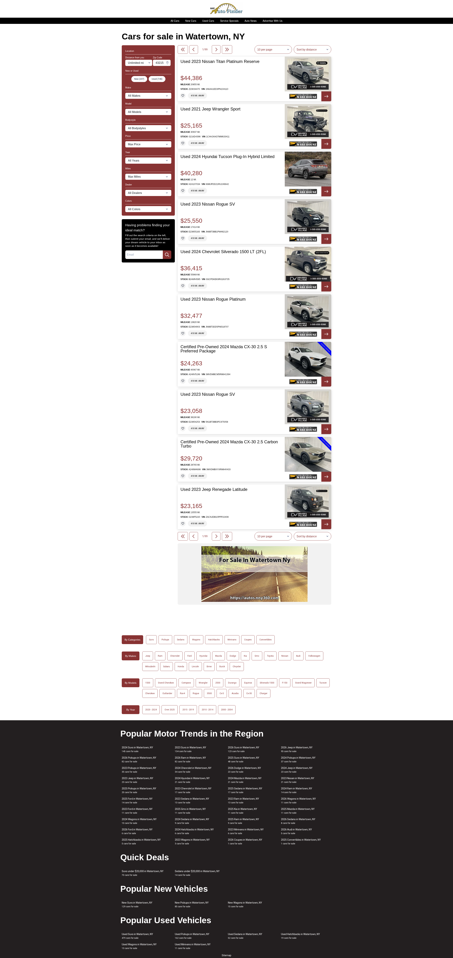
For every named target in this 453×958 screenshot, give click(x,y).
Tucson (323, 683)
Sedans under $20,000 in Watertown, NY (197, 873)
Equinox (248, 683)
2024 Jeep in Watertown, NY (296, 770)
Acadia (235, 693)
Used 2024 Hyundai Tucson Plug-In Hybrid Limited (227, 156)
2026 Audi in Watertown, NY (296, 831)
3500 (209, 693)
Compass (186, 683)
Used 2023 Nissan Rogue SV (207, 204)
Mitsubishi (150, 666)
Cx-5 (222, 693)
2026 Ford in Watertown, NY (137, 831)
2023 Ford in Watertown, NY (137, 811)
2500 (217, 683)
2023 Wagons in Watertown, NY (192, 841)
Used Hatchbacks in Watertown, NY (300, 936)
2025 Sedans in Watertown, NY (245, 790)
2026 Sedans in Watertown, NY (298, 821)
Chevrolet (175, 656)
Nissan (284, 656)
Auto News (251, 20)
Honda (181, 666)
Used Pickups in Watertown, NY (192, 936)
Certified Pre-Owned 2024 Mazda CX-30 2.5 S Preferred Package (223, 349)
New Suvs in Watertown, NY (137, 904)
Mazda (218, 656)
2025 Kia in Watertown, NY (242, 811)
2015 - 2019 (188, 709)
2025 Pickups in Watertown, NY (139, 790)
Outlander (167, 693)
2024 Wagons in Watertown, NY (139, 821)
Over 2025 (170, 709)
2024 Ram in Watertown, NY (296, 790)
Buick (222, 666)
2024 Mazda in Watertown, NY (245, 780)
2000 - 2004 (227, 709)
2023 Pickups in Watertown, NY (139, 770)
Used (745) (157, 79)
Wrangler (203, 683)
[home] (226, 9)
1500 (147, 683)
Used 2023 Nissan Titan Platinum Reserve (219, 61)
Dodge (233, 656)
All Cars (175, 20)
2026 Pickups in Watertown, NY (139, 759)
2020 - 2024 (151, 709)
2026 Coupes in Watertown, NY (245, 841)
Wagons (196, 639)
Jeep (147, 656)
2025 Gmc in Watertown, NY (190, 811)
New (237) (139, 79)
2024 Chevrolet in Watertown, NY (193, 770)
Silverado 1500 (267, 683)
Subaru (166, 666)
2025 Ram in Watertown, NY (243, 821)
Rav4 (182, 693)
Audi (298, 656)
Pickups (165, 639)
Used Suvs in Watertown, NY (137, 936)
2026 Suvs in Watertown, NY (243, 749)
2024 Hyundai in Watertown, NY (192, 780)
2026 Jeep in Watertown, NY (296, 749)
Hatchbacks (214, 639)
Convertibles (265, 639)
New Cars (190, 20)
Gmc (257, 656)
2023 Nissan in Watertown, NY (297, 780)
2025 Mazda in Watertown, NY (298, 811)
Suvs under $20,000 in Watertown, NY (143, 873)
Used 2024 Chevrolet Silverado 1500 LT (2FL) (223, 252)
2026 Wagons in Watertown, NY (298, 800)
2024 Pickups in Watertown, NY (298, 759)
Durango (232, 683)
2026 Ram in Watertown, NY (190, 759)
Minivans (232, 639)
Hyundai (203, 656)
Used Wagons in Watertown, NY (139, 946)
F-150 (284, 683)
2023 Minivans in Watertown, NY (246, 831)
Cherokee (150, 693)
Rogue (196, 693)
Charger (263, 693)
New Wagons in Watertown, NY (245, 904)
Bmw (209, 666)
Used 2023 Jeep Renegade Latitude (213, 489)
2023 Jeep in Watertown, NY (137, 780)
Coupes (248, 639)
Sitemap (226, 955)
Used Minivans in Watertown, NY (193, 946)
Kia (245, 656)
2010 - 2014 (207, 709)
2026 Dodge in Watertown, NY (244, 770)
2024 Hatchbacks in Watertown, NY (194, 831)
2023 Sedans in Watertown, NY (192, 800)
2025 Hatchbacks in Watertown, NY (141, 841)
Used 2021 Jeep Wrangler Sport (210, 109)
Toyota (270, 656)
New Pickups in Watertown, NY (192, 904)
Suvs (151, 639)
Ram (160, 656)
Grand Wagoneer (303, 683)
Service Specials (229, 20)
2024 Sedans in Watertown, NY (192, 821)
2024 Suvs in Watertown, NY (137, 749)
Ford (189, 656)
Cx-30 (249, 693)
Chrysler (237, 666)
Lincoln (195, 666)
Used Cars (208, 20)
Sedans (180, 639)
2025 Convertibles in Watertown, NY (301, 841)
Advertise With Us (272, 20)
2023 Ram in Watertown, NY (243, 800)
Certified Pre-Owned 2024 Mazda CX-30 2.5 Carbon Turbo (229, 444)
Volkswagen (314, 656)
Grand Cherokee (166, 683)
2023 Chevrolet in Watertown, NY (193, 790)
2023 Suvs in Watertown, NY (190, 749)
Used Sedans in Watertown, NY (245, 936)
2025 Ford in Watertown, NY (137, 800)
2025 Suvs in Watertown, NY (243, 759)
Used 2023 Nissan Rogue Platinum (213, 299)
